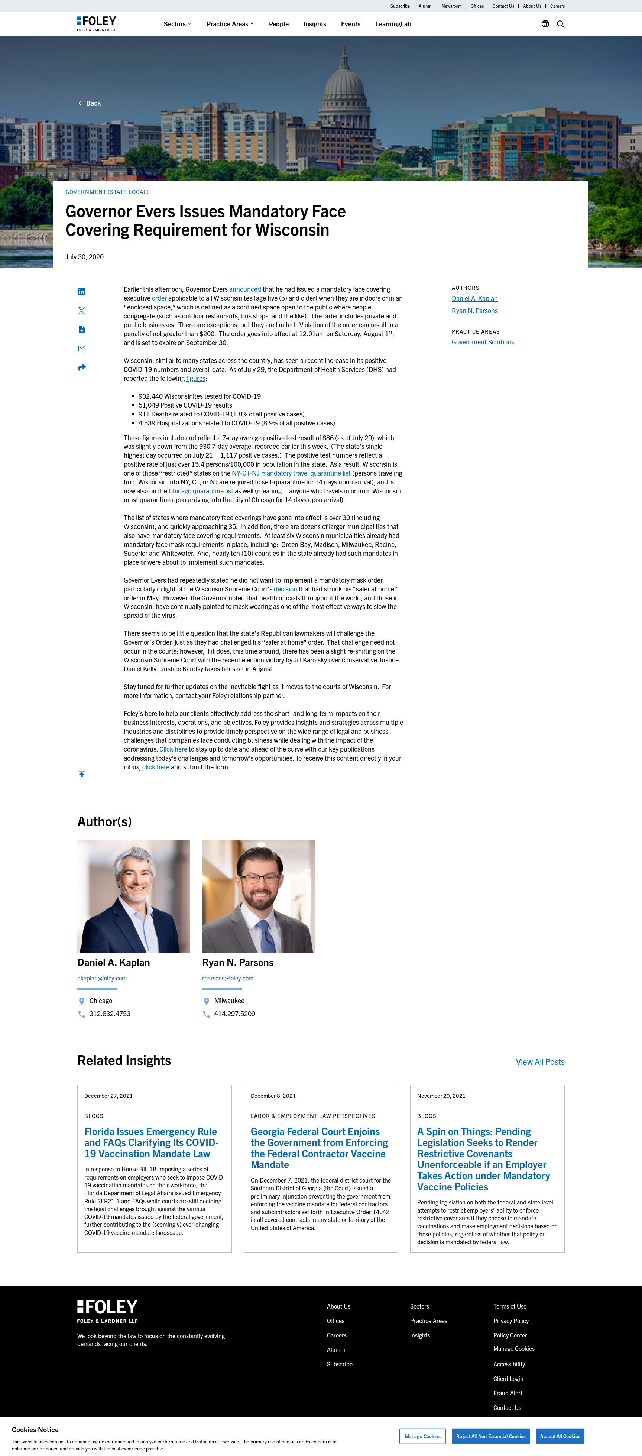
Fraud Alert (507, 1393)
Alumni (426, 6)
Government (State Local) (107, 191)
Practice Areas (227, 23)
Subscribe (400, 6)
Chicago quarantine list (201, 490)
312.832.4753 (110, 1013)
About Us (532, 6)
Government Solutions (483, 341)
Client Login (508, 1378)
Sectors (175, 23)
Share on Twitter (81, 310)
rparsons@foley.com (227, 978)
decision (285, 588)
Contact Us (503, 6)
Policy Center (510, 1335)
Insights (315, 23)
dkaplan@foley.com (102, 978)
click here (155, 766)
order (159, 298)
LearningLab (393, 23)
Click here (173, 749)
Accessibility (509, 1364)
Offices (477, 6)
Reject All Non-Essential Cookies (491, 1436)
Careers (557, 6)
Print (81, 329)
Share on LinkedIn (81, 291)
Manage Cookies (423, 1436)
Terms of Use (509, 1306)
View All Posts (540, 1061)
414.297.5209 (234, 1013)
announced (245, 289)
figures (195, 378)
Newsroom (452, 6)
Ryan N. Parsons (475, 310)
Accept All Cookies (560, 1436)
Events (350, 23)
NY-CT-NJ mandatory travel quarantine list (291, 472)
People (279, 23)
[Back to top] (81, 775)
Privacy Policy (511, 1320)
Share (81, 367)
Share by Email (81, 348)
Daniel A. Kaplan (475, 298)
